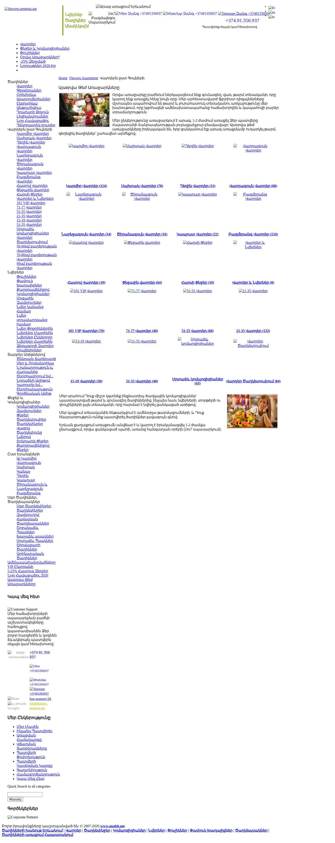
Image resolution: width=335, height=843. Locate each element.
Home (63, 78)
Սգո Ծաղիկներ (34, 70)
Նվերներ (156, 830)
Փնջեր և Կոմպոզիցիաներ (45, 48)
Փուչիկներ (30, 53)
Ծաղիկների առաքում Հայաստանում (37, 835)
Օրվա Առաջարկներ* (40, 57)
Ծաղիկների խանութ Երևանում (32, 830)
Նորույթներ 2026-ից (38, 66)
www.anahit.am (112, 826)
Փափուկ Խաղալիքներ (211, 830)
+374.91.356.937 (242, 20)
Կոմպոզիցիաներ (129, 830)
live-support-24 (40, 699)
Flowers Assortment (83, 78)
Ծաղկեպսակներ (251, 830)
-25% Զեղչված (33, 61)
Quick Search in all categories (29, 786)
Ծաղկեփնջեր (97, 830)
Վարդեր (28, 44)
